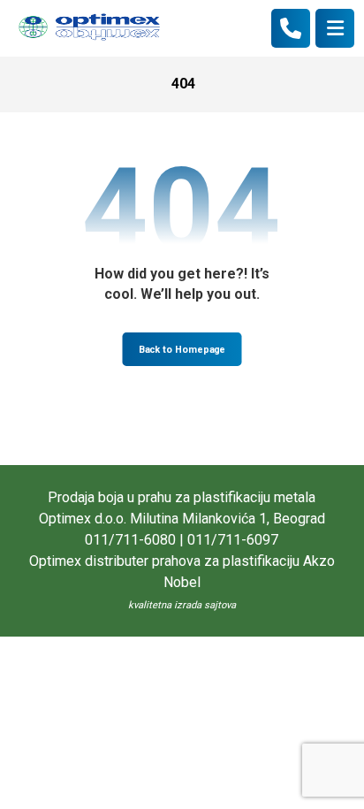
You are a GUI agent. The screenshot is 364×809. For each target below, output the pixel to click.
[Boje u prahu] (89, 27)
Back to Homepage (181, 349)
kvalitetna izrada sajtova (182, 605)
